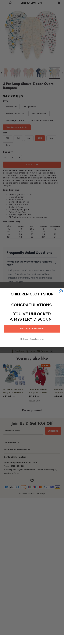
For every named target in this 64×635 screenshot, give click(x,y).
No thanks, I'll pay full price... (32, 339)
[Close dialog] (61, 291)
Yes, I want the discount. (32, 328)
